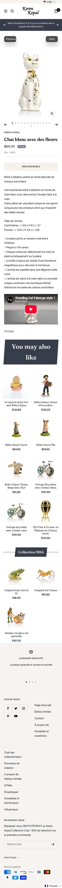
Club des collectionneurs (13, 755)
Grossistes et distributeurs (11, 800)
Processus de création (11, 765)
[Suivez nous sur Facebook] (8, 708)
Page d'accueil (42, 705)
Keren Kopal (12, 132)
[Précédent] (5, 124)
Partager (9, 331)
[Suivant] (56, 124)
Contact (39, 718)
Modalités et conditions (41, 733)
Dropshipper (11, 792)
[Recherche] (12, 11)
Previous (11, 39)
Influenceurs (11, 809)
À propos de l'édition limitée (12, 776)
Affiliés (8, 785)
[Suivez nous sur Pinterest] (8, 716)
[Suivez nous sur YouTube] (16, 716)
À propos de (41, 724)
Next (52, 39)
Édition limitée (42, 711)
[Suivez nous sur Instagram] (23, 708)
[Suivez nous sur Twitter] (16, 708)
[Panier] (56, 11)
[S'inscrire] (52, 844)
